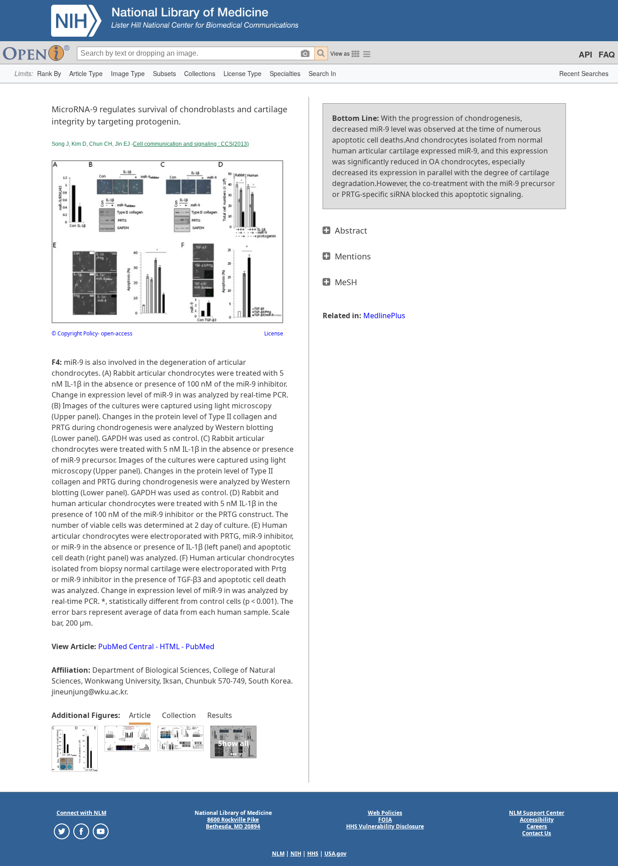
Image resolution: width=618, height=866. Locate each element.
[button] (49, 73)
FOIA (385, 819)
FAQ (607, 54)
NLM (278, 853)
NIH (295, 853)
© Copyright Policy (75, 333)
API (585, 54)
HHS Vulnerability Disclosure (385, 826)
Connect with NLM (81, 813)
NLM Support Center (536, 813)
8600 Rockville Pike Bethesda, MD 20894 (233, 823)
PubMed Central (126, 646)
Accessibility (537, 819)
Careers (537, 826)
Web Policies (385, 813)
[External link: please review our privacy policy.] (62, 831)
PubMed (199, 646)
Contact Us (536, 833)
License (273, 333)
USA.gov (335, 853)
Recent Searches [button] (583, 73)
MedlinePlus (384, 316)
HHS (313, 853)
